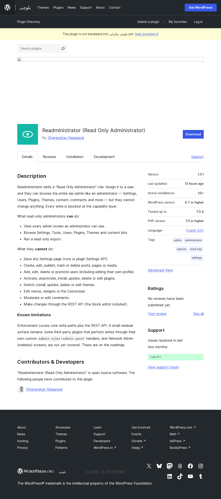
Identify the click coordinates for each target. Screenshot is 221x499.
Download (193, 134)
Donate (139, 441)
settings (197, 257)
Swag (137, 447)
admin (178, 240)
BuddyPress (180, 447)
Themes (61, 434)
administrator (193, 240)
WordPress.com (183, 427)
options (181, 249)
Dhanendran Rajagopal (66, 138)
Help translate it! (146, 34)
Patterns (61, 447)
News (21, 434)
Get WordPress (201, 7)
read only (196, 249)
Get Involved (141, 427)
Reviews (49, 157)
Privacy (22, 447)
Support (197, 157)
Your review (157, 313)
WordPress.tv (105, 447)
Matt (175, 434)
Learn (98, 427)
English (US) (195, 230)
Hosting (22, 441)
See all (198, 313)
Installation (75, 157)
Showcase (62, 427)
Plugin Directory (28, 21)
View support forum (163, 367)
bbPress (177, 441)
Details (27, 157)
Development (104, 157)
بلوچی (62, 472)
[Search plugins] (63, 48)
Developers (102, 441)
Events (136, 434)
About (21, 427)
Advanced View (160, 270)
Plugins (60, 441)
